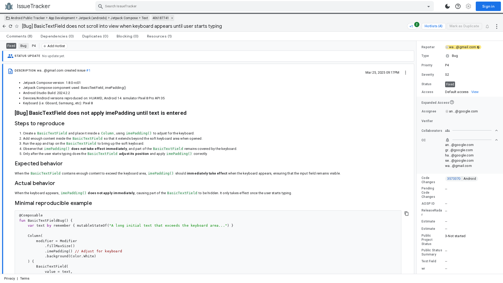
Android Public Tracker (28, 18)
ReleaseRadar (432, 212)
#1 (88, 70)
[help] (458, 6)
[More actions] (497, 26)
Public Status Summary (432, 252)
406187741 (160, 18)
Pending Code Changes (428, 193)
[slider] (417, 157)
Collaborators (432, 131)
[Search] (100, 6)
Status (427, 84)
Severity (428, 75)
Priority (427, 65)
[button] (460, 55)
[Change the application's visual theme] (447, 6)
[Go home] (4, 26)
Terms (25, 278)
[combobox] (265, 6)
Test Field (429, 261)
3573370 (461, 179)
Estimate (428, 221)
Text (145, 18)
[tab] (19, 36)
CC (424, 140)
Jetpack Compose (124, 18)
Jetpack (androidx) (93, 18)
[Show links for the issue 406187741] (172, 18)
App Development (62, 18)
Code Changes (428, 180)
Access (428, 92)
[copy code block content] (406, 213)
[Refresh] (10, 26)
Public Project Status (427, 240)
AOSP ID (428, 203)
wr (423, 268)
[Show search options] (428, 6)
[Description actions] (405, 72)
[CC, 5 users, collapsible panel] (471, 140)
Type (425, 56)
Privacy (9, 278)
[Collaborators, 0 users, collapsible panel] (471, 130)
